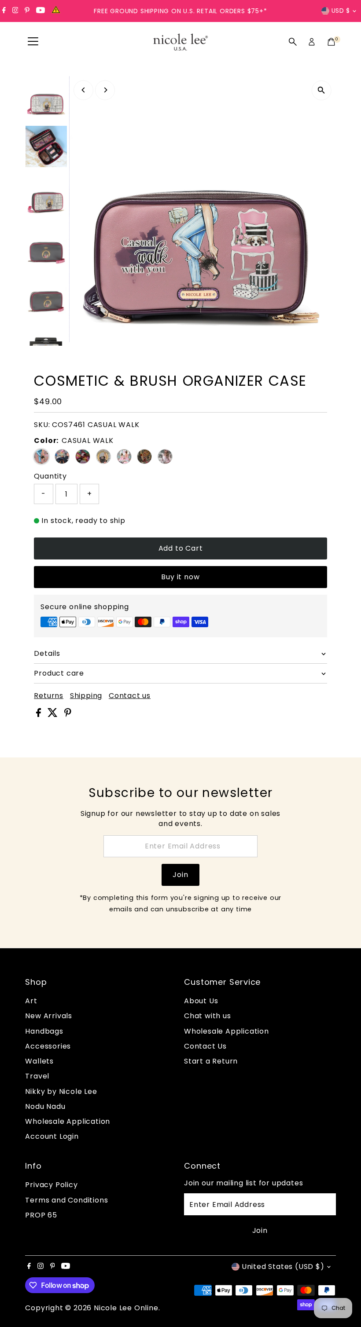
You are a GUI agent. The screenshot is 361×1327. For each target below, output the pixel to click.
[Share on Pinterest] (67, 714)
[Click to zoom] (322, 90)
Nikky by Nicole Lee (61, 1091)
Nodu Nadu (45, 1106)
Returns (48, 695)
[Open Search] (293, 42)
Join (180, 875)
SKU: (42, 425)
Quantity (50, 476)
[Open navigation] (33, 42)
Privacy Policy (51, 1185)
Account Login (51, 1136)
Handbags (44, 1031)
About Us (201, 1001)
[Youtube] (40, 11)
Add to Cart (180, 548)
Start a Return (211, 1061)
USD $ (341, 10)
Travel (37, 1076)
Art (31, 1001)
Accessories (48, 1046)
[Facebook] (4, 11)
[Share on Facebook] (39, 714)
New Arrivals (48, 1016)
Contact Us (205, 1046)
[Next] (105, 90)
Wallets (39, 1061)
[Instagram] (15, 11)
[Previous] (83, 90)
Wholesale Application (67, 1121)
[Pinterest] (27, 11)
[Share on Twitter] (54, 714)
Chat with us (207, 1016)
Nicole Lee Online (126, 1308)
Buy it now (180, 577)
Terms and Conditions (66, 1200)
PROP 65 (41, 1215)
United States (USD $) (283, 1266)
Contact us (130, 695)
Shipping (86, 695)
